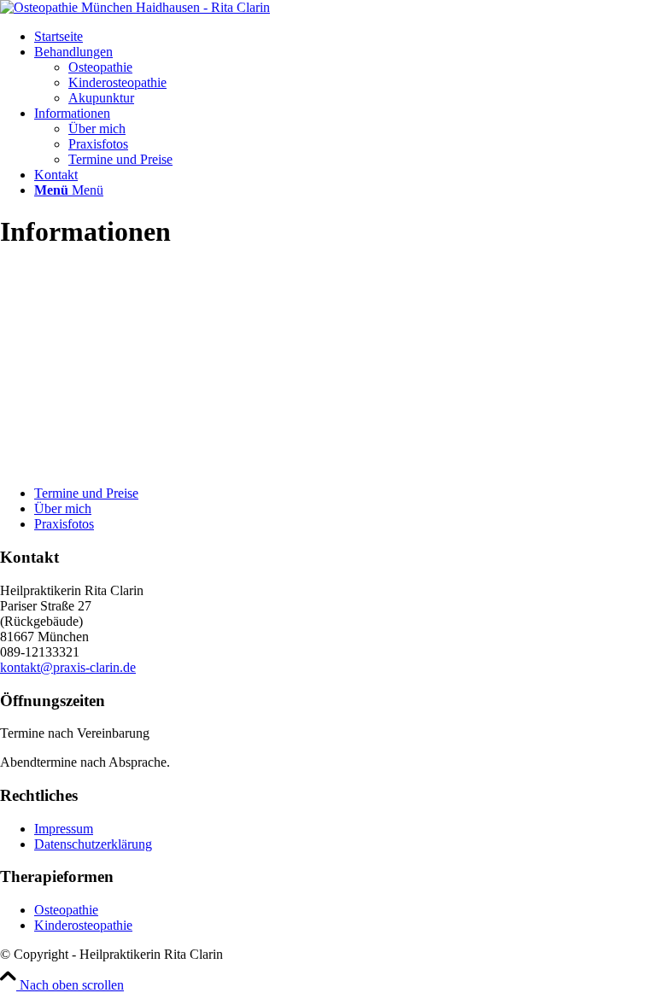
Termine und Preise (86, 493)
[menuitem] (345, 36)
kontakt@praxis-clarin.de (68, 667)
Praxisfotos (64, 524)
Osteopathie (66, 909)
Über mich (62, 508)
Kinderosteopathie (83, 925)
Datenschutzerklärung (93, 844)
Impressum (63, 828)
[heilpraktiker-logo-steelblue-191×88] (135, 7)
